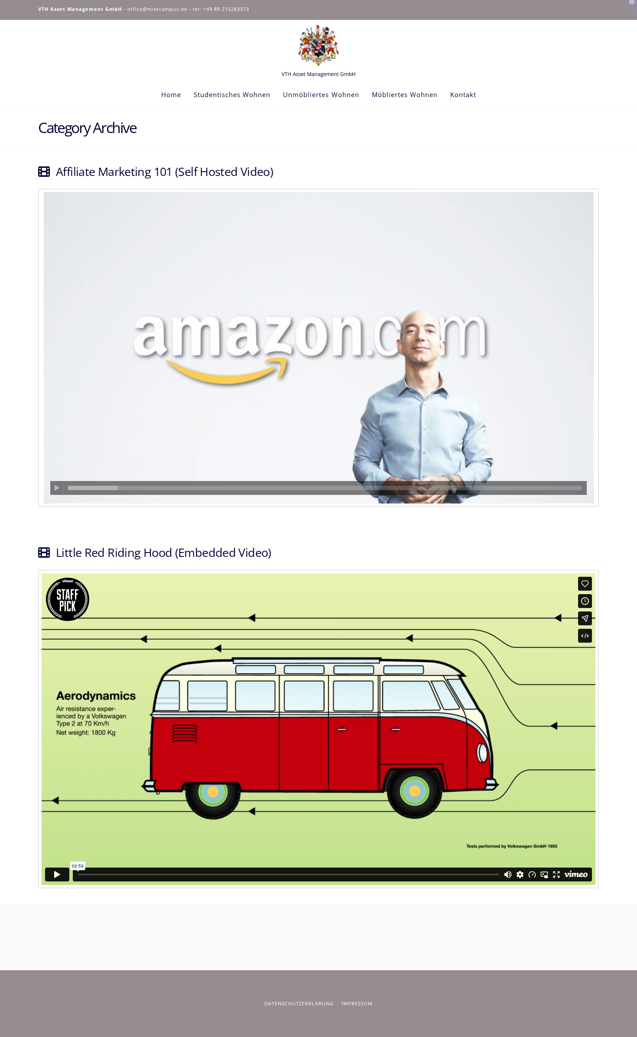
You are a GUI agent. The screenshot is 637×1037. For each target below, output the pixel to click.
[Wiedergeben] (57, 487)
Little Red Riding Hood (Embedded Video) (163, 552)
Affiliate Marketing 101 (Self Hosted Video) (164, 171)
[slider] (325, 488)
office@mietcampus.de (157, 9)
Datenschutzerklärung (299, 1003)
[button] (629, 8)
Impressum (357, 1003)
